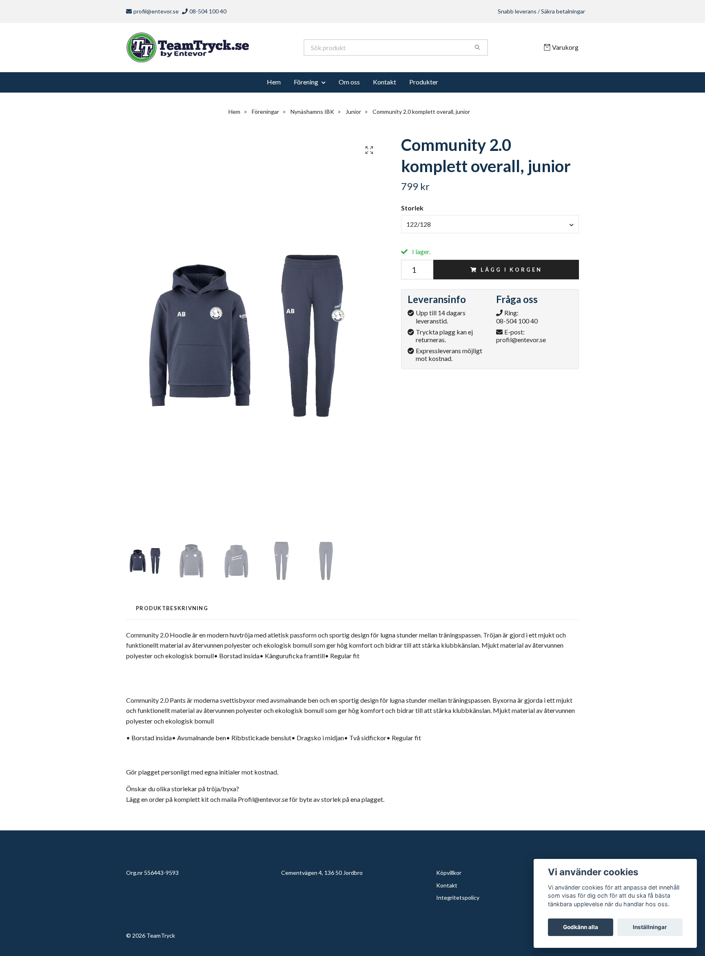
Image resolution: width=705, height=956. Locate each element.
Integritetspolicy (457, 900)
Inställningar (650, 927)
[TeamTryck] (239, 49)
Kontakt (384, 85)
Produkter (423, 85)
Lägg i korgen (511, 272)
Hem (274, 85)
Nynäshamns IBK (312, 114)
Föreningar (265, 114)
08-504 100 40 (517, 324)
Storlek (412, 211)
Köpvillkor (448, 875)
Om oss (349, 85)
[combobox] (490, 227)
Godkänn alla (580, 927)
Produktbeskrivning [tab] (172, 611)
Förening (306, 85)
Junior (353, 114)
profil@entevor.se (156, 11)
